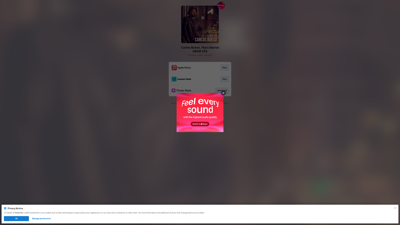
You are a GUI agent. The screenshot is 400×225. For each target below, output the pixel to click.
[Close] (395, 207)
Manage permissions (41, 219)
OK (16, 219)
